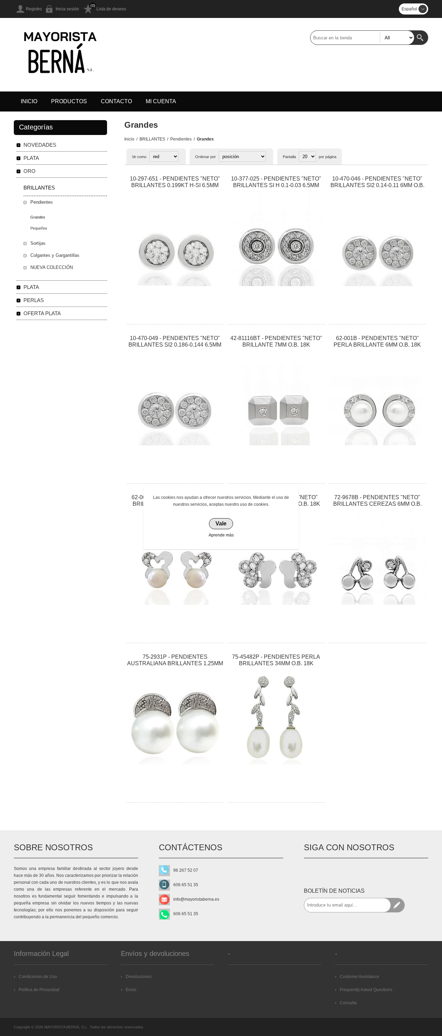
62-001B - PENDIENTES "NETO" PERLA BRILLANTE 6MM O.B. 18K (377, 341)
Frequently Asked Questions (366, 989)
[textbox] (362, 38)
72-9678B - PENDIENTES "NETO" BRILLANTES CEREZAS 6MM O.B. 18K (377, 503)
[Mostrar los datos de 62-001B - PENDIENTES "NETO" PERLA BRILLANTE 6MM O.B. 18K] (377, 397)
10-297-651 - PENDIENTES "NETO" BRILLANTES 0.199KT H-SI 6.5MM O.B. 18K (175, 185)
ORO (29, 171)
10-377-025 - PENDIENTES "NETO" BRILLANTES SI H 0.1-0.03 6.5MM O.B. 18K (276, 185)
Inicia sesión (67, 9)
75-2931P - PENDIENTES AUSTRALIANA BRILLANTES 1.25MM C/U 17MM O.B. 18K (175, 663)
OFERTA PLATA (42, 313)
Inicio (129, 139)
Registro (34, 9)
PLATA (31, 158)
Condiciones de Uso (38, 976)
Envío (131, 989)
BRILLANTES (152, 139)
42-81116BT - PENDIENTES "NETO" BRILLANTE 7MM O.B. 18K (276, 341)
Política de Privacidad (39, 989)
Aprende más (221, 535)
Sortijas (38, 243)
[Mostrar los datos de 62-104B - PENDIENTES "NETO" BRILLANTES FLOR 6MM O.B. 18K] (276, 556)
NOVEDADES (39, 145)
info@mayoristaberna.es (196, 899)
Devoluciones (139, 976)
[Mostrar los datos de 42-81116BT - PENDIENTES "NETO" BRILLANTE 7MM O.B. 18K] (276, 397)
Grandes (37, 217)
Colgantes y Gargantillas (54, 255)
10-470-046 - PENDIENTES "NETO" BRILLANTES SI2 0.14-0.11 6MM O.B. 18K (377, 185)
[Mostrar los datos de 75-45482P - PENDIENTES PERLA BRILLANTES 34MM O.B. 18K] (276, 716)
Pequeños (38, 228)
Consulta (348, 1002)
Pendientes (181, 139)
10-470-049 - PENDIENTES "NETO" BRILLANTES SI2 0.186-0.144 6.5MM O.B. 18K (174, 344)
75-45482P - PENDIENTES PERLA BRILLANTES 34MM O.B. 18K (276, 660)
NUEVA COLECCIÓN (51, 267)
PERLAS (33, 300)
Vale (221, 523)
